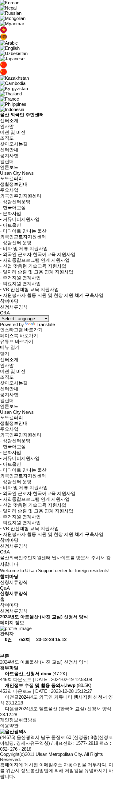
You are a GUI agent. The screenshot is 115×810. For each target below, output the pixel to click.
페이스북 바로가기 (19, 335)
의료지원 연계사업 (20, 283)
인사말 (7, 126)
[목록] (5, 648)
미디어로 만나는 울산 (23, 230)
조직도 (7, 138)
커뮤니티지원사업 (20, 219)
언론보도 (9, 167)
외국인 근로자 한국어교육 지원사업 (37, 254)
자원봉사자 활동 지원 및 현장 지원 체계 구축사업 (51, 295)
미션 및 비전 (12, 132)
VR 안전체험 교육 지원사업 (29, 289)
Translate (45, 324)
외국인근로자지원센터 (23, 236)
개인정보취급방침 (18, 719)
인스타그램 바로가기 (21, 329)
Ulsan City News (17, 173)
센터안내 (9, 149)
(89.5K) (48, 685)
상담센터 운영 (16, 242)
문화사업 (10, 213)
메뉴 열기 (10, 347)
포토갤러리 (11, 178)
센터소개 (9, 120)
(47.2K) (36, 673)
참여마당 (9, 301)
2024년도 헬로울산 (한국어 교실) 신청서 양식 (65, 708)
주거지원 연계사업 (20, 277)
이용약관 (9, 725)
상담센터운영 (15, 201)
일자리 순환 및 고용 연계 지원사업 (36, 271)
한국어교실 (13, 207)
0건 (8, 639)
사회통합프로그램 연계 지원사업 (35, 260)
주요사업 (9, 190)
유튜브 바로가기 (16, 341)
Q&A (5, 312)
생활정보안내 (14, 184)
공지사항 (9, 155)
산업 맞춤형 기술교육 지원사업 (33, 266)
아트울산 (10, 225)
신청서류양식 (14, 306)
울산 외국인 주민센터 (22, 114)
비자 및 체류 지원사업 (24, 248)
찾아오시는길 (14, 143)
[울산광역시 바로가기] (14, 731)
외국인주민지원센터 (20, 195)
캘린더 (7, 161)
